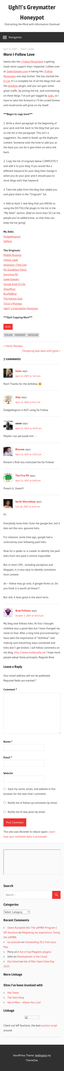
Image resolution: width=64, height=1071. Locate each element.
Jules (50, 95)
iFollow (8, 335)
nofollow (33, 335)
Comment (10, 689)
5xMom (7, 241)
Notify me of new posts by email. (26, 811)
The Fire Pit (22, 475)
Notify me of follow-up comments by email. (32, 802)
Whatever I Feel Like (15, 264)
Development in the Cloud (32, 956)
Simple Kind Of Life (14, 284)
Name (7, 741)
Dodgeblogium (12, 236)
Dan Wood (13, 961)
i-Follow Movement (32, 61)
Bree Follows (23, 610)
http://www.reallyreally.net (30, 652)
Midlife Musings (12, 255)
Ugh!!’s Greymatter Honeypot (20, 308)
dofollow (13, 85)
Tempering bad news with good (40, 350)
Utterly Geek (10, 260)
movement (20, 335)
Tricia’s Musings (12, 303)
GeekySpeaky (11, 279)
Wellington (41, 1055)
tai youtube (14, 942)
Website (8, 773)
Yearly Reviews (14, 346)
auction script (49, 1025)
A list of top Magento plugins (34, 951)
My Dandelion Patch (15, 269)
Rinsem (19, 449)
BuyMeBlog (10, 293)
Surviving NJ (10, 274)
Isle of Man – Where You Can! (24, 1002)
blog (8, 326)
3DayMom (9, 289)
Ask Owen (13, 992)
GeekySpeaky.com (17, 71)
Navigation (15, 37)
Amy (18, 397)
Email (7, 757)
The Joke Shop (15, 997)
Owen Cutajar (27, 48)
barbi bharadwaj (25, 501)
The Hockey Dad (12, 298)
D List (6, 81)
